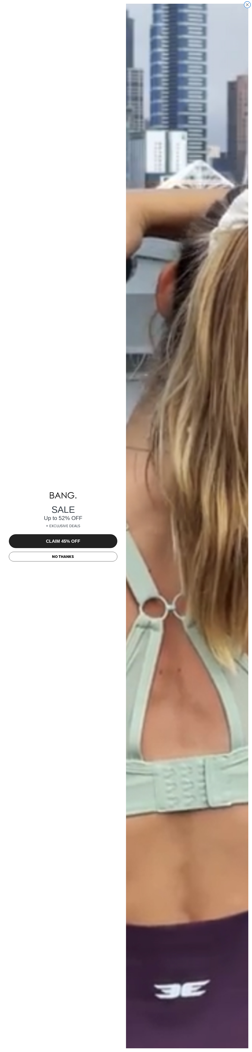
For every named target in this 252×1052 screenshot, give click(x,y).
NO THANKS (63, 556)
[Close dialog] (247, 4)
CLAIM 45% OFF (63, 541)
